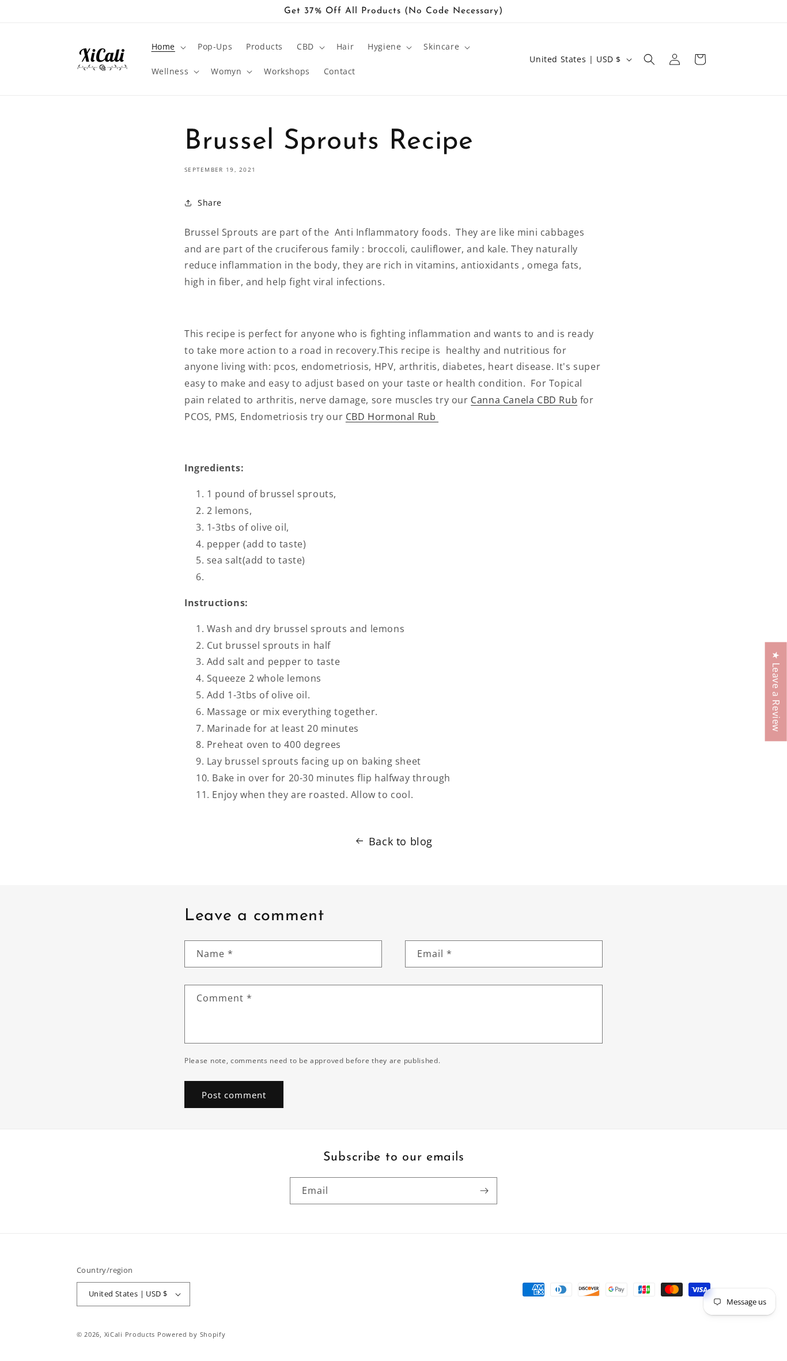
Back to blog (401, 841)
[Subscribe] (484, 1190)
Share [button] (210, 202)
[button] (168, 47)
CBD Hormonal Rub (392, 416)
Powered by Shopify (191, 1334)
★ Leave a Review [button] (776, 691)
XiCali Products (130, 1334)
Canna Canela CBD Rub (524, 400)
